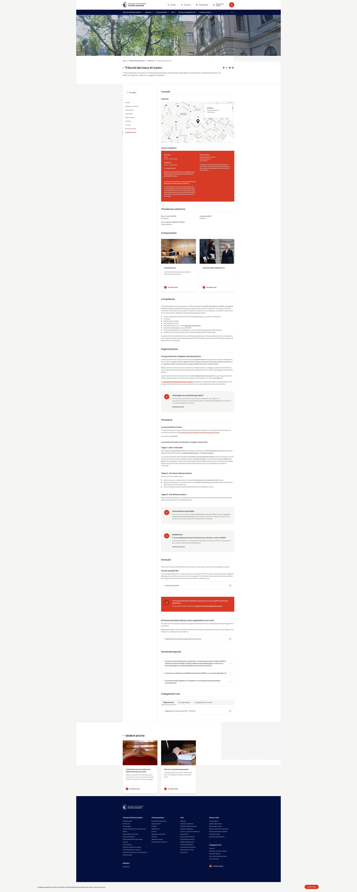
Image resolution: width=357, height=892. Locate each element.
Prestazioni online (214, 834)
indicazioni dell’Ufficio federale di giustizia (208, 606)
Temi (173, 12)
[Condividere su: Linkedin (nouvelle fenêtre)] (230, 68)
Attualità (154, 837)
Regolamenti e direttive (158, 834)
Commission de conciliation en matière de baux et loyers (199, 432)
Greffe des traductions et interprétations (135, 852)
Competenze (129, 114)
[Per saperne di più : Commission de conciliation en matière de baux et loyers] (140, 766)
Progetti (154, 826)
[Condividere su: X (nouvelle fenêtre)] (227, 68)
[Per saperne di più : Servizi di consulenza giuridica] (178, 766)
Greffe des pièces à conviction (132, 850)
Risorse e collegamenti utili (186, 12)
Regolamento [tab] (168, 702)
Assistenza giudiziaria (186, 824)
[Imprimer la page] (233, 68)
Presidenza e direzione (131, 106)
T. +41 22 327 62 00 (169, 168)
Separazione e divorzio (187, 850)
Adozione (183, 821)
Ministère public (127, 821)
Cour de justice (127, 844)
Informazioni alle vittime (187, 839)
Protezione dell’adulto (186, 844)
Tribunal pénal (127, 826)
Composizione (129, 110)
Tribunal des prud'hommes (130, 834)
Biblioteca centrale (157, 839)
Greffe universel (208, 453)
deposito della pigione (192, 326)
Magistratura (155, 829)
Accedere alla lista (178, 407)
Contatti (127, 102)
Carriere (154, 831)
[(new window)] (197, 122)
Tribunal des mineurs (129, 837)
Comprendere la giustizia (159, 821)
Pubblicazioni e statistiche (159, 842)
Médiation (148, 12)
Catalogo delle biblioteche (217, 837)
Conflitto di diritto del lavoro (188, 826)
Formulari (127, 125)
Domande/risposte (130, 128)
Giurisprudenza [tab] (184, 702)
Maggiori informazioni (178, 546)
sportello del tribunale (190, 453)
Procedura (128, 121)
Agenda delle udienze (215, 824)
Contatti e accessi (205, 12)
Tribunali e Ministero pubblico (132, 12)
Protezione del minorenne (188, 847)
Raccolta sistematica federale (218, 831)
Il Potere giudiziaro (161, 12)
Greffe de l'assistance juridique (132, 847)
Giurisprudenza (213, 821)
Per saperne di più (173, 287)
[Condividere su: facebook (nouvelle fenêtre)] (224, 68)
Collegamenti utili (130, 132)
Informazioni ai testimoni (187, 837)
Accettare (312, 887)
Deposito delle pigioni (186, 829)
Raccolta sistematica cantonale (218, 829)
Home (124, 61)
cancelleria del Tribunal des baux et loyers (178, 382)
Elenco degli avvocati (215, 826)
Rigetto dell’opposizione (187, 842)
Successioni (184, 852)
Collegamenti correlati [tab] (203, 702)
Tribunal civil (150, 61)
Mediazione (126, 867)
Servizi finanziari (214, 859)
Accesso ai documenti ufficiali (218, 851)
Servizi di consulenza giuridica (218, 856)
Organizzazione (129, 117)
